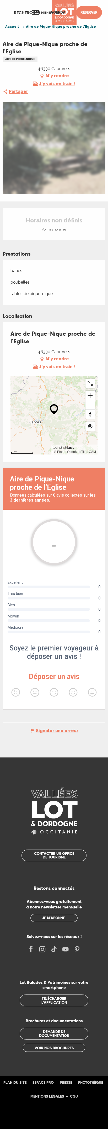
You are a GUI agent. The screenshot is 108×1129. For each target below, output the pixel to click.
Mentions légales (47, 1096)
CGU (74, 1096)
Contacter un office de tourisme (54, 855)
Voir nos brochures (54, 1048)
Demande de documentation (54, 1033)
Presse (66, 1082)
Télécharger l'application (54, 1000)
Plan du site (14, 1082)
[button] (27, 12)
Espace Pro (43, 1082)
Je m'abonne (53, 917)
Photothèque (90, 1082)
